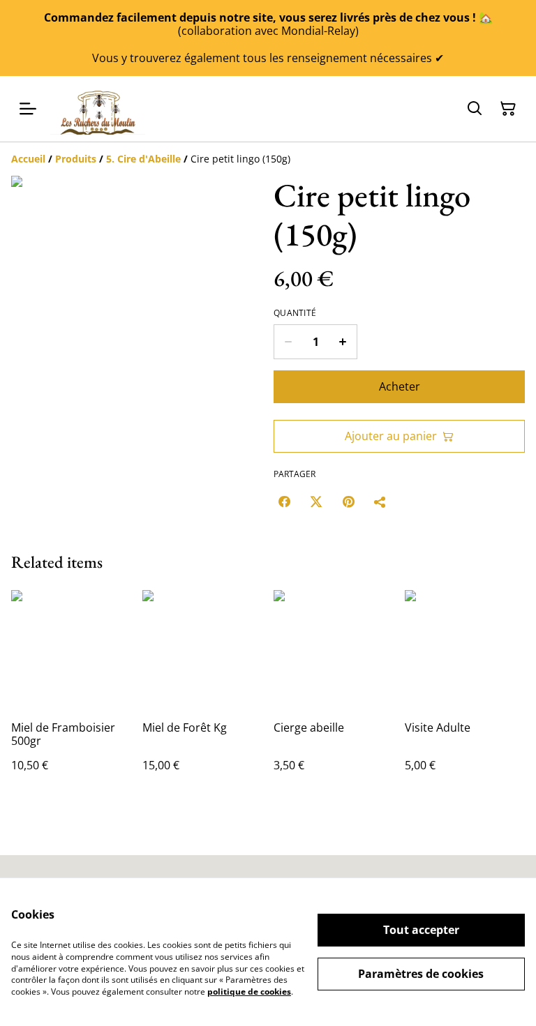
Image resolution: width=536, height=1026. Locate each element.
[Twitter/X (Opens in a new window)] (316, 501)
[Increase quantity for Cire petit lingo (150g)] (343, 341)
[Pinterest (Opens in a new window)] (348, 501)
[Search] (474, 108)
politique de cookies (249, 991)
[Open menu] (28, 108)
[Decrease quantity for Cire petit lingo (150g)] (288, 341)
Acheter (399, 386)
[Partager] (380, 501)
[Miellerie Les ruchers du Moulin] (97, 109)
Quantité (295, 313)
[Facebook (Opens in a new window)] (284, 501)
